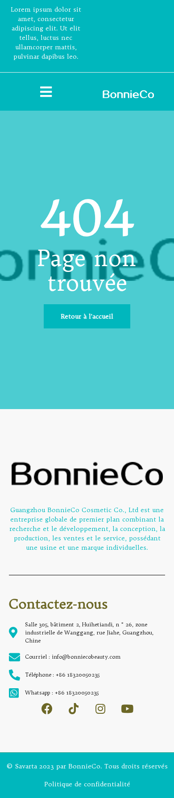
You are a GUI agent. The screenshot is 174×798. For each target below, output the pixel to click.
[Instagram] (100, 708)
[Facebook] (47, 708)
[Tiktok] (73, 708)
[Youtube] (127, 708)
